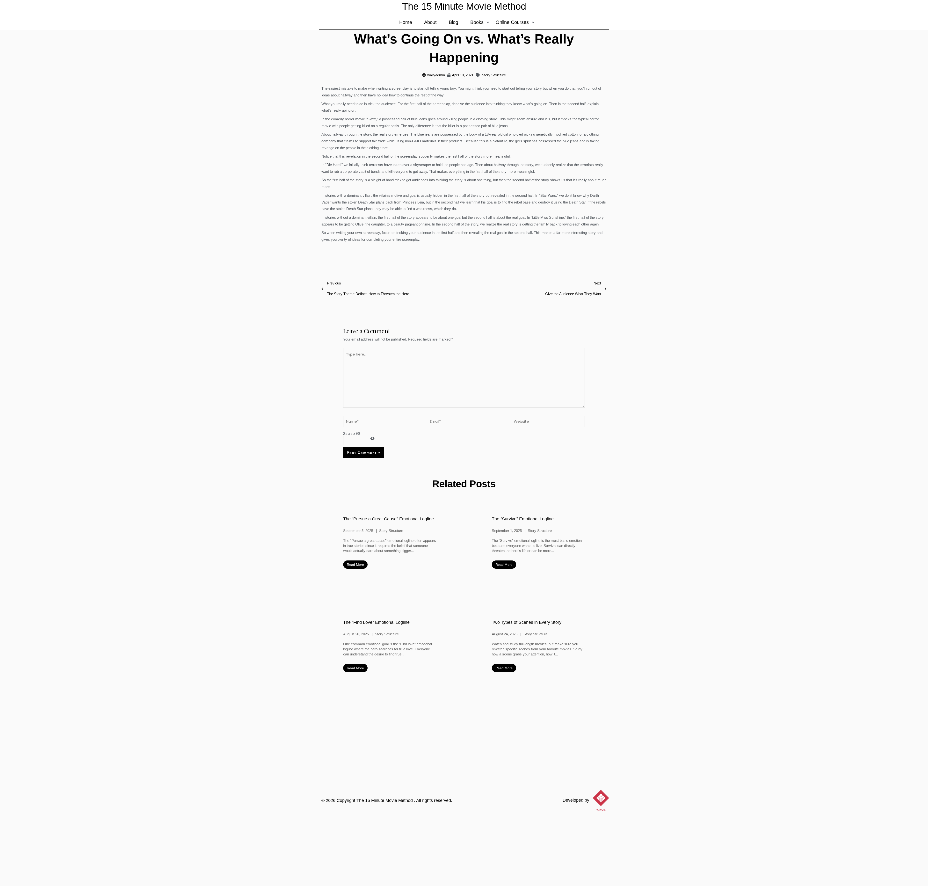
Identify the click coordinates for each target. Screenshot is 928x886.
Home (405, 22)
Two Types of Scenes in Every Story (526, 622)
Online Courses (512, 22)
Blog (453, 22)
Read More (355, 564)
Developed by (576, 800)
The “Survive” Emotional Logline (523, 518)
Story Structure (494, 75)
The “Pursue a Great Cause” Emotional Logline (388, 518)
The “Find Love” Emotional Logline (376, 622)
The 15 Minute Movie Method (385, 800)
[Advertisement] (464, 850)
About (430, 22)
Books (477, 22)
